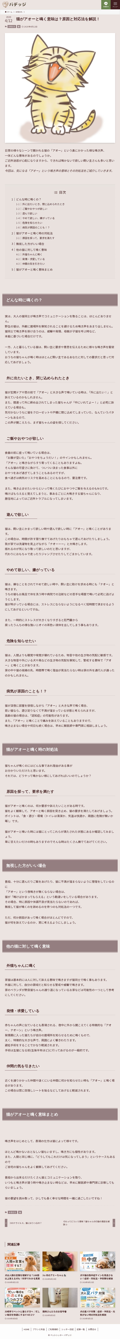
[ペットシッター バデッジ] (14, 4)
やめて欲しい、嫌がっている (38, 218)
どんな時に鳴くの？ (28, 199)
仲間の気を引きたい (33, 263)
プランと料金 (39, 1329)
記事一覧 (81, 1329)
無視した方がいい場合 (30, 244)
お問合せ (92, 1329)
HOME (26, 1329)
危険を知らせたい (32, 223)
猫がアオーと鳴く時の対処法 (34, 233)
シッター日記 (67, 1329)
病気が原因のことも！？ (36, 227)
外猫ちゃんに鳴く (32, 254)
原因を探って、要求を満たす (38, 238)
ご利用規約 (53, 1329)
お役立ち (11, 26)
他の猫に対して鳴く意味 (31, 250)
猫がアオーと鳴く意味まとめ (34, 269)
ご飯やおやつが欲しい (34, 209)
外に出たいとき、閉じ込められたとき (43, 204)
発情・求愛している (33, 259)
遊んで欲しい (29, 213)
